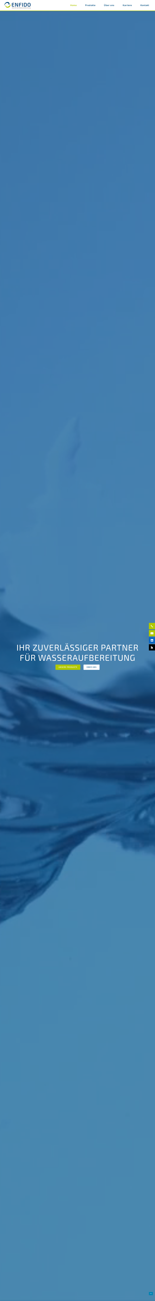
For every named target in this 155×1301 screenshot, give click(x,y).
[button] (151, 1293)
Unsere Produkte (68, 667)
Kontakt (144, 5)
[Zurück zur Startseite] (17, 5)
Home (73, 5)
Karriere (127, 5)
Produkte (90, 5)
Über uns (109, 5)
